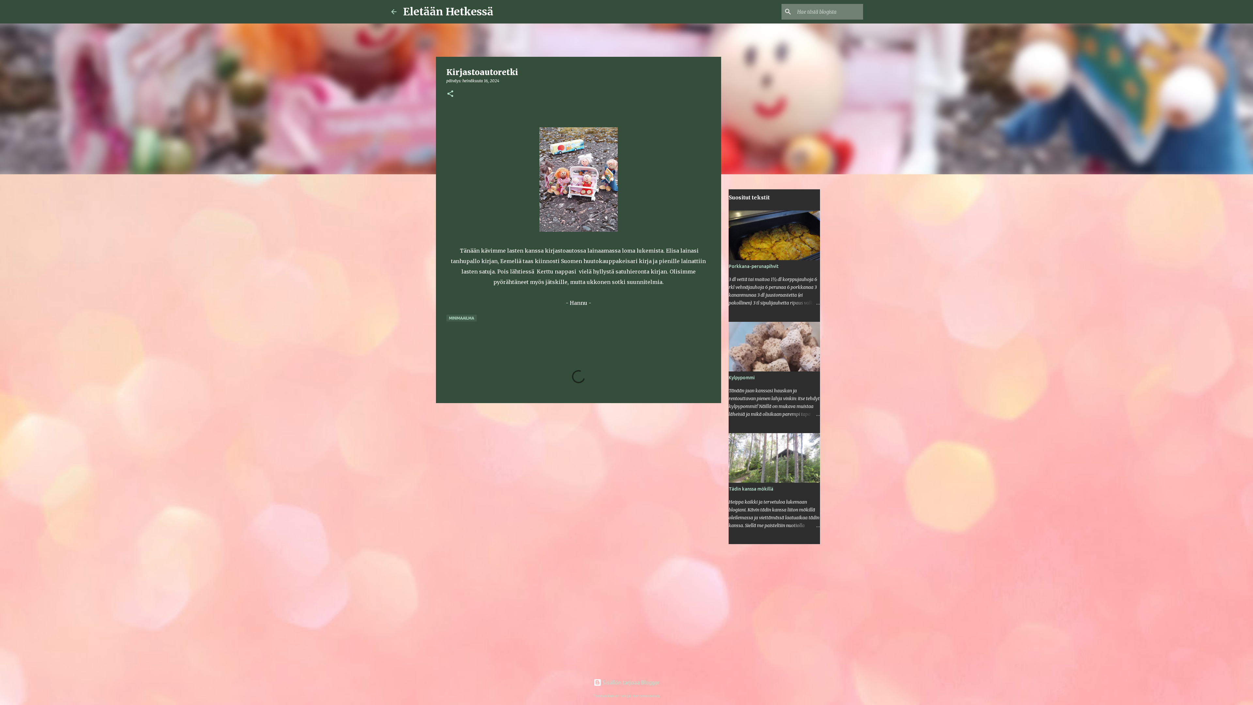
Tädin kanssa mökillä (751, 489)
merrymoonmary (646, 696)
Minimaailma (461, 318)
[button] (450, 94)
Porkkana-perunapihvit (754, 266)
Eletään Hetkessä (448, 11)
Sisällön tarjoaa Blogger (630, 682)
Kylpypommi (742, 377)
